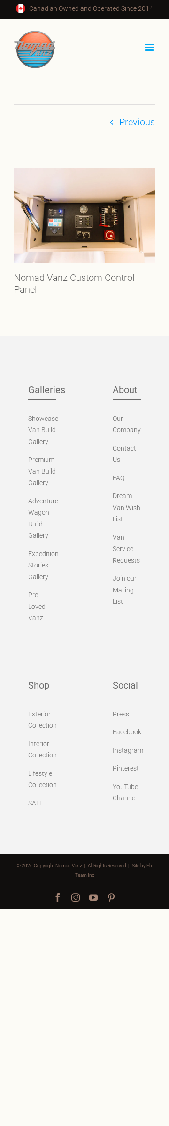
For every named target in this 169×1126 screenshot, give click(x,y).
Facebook (127, 732)
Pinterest (126, 768)
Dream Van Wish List (126, 507)
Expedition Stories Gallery (43, 565)
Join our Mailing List (125, 590)
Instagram (128, 750)
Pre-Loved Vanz (37, 606)
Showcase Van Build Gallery (43, 430)
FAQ (118, 478)
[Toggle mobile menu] (150, 47)
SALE (35, 803)
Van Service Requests (126, 549)
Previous (137, 122)
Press (121, 714)
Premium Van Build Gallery (42, 471)
